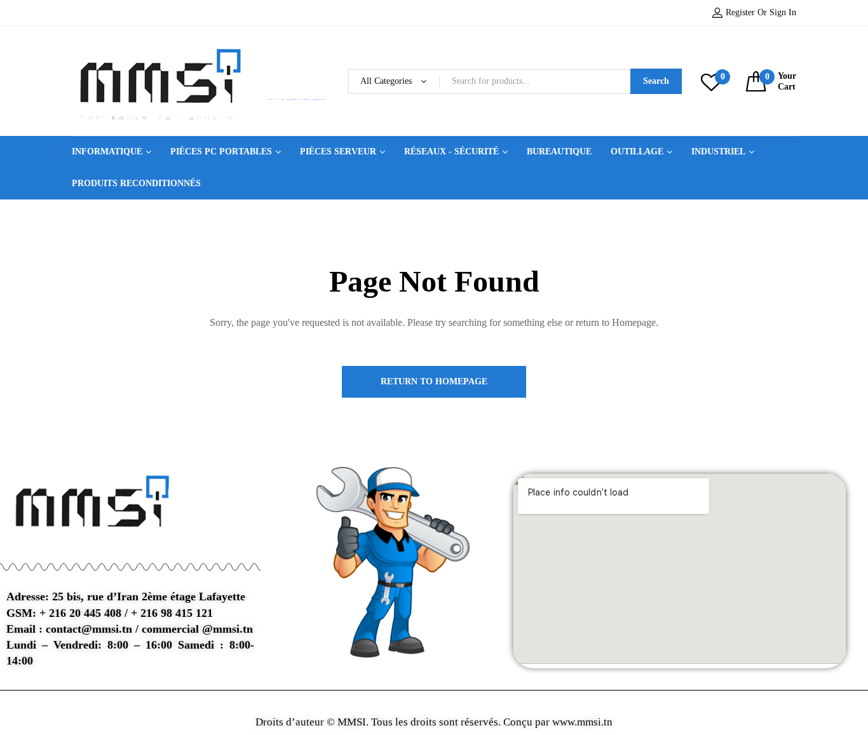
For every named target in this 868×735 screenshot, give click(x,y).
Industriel (718, 151)
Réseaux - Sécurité (451, 151)
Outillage (637, 151)
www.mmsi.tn (581, 722)
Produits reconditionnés (136, 183)
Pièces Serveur (338, 151)
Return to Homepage (434, 381)
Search (656, 81)
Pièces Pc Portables (221, 151)
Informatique (107, 151)
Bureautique (559, 151)
